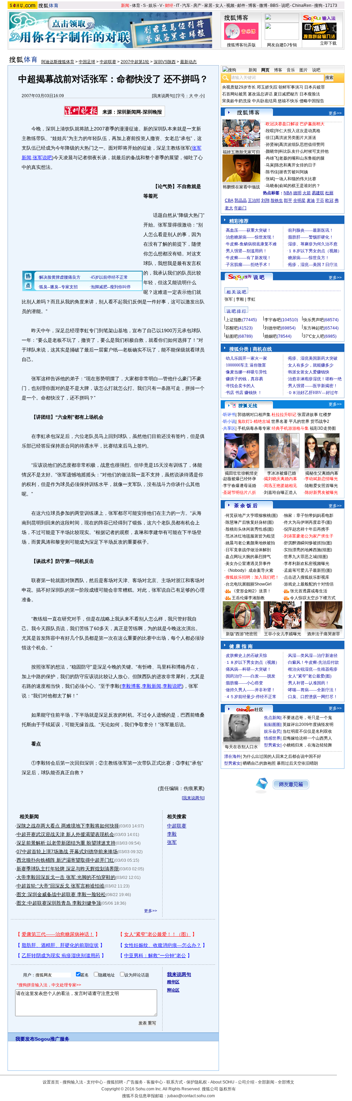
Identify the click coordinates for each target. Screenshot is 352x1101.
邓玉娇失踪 (267, 87)
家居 (208, 5)
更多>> (150, 910)
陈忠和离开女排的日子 (295, 165)
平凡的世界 (299, 421)
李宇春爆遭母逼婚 (239, 485)
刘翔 (265, 200)
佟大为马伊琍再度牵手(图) (308, 522)
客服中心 (154, 1082)
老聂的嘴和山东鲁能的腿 (301, 158)
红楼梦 (325, 414)
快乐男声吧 (313, 319)
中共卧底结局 (264, 100)
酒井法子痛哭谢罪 (323, 633)
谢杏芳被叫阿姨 (293, 172)
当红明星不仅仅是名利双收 (307, 731)
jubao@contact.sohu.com (191, 1095)
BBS (274, 5)
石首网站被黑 (234, 94)
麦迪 (311, 200)
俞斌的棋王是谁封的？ (299, 185)
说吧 (285, 5)
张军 (172, 842)
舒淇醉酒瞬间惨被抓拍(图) (308, 543)
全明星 (299, 200)
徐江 (270, 137)
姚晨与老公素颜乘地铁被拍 (250, 543)
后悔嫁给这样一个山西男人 (307, 738)
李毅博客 (131, 686)
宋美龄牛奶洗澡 (236, 100)
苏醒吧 (232, 328)
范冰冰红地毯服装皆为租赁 (250, 536)
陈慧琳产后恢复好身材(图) (250, 522)
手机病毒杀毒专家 (254, 428)
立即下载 (328, 43)
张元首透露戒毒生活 (308, 591)
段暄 (270, 130)
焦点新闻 (272, 717)
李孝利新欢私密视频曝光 (306, 563)
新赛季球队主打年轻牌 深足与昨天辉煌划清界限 (67, 868)
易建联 (318, 192)
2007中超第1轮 (135, 61)
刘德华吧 (272, 328)
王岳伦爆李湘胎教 (248, 597)
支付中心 (95, 1082)
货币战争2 (319, 421)
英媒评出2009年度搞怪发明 (308, 724)
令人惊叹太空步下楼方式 (313, 597)
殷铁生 (277, 200)
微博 (263, 5)
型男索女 (272, 745)
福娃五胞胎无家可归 (241, 152)
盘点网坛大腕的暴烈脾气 (248, 556)
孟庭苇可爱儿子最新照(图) (308, 570)
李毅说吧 (172, 686)
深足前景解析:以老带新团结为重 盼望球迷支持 (66, 843)
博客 (252, 5)
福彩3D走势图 (323, 428)
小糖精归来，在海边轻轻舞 (307, 745)
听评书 (229, 414)
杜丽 (329, 192)
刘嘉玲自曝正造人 (280, 492)
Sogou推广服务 (52, 1039)
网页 (265, 70)
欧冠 (329, 200)
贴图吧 (232, 336)
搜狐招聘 (115, 1082)
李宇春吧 (272, 319)
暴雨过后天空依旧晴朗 (297, 763)
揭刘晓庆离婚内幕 (280, 478)
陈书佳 (272, 172)
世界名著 (279, 421)
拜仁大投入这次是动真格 (297, 130)
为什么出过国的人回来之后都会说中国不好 (282, 756)
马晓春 (272, 185)
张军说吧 (42, 157)
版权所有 (227, 1089)
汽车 (186, 5)
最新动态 (188, 61)
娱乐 (152, 5)
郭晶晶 (240, 200)
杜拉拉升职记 (284, 414)
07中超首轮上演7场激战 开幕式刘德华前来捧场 (67, 851)
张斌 (270, 178)
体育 (136, 5)
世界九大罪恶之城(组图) (306, 556)
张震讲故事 (307, 414)
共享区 (229, 428)
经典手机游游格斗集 (290, 428)
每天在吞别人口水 (241, 746)
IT (177, 5)
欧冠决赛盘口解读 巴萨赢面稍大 (295, 123)
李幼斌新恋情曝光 (321, 478)
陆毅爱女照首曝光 (321, 485)
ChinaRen (301, 5)
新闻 (125, 5)
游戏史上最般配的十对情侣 (308, 584)
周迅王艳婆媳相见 (280, 485)
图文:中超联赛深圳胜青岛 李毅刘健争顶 (58, 903)
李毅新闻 (151, 686)
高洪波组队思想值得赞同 (301, 144)
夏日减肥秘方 (286, 94)
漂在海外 (232, 756)
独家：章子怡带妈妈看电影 (308, 515)
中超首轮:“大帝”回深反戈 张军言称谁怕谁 (60, 886)
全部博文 (286, 1082)
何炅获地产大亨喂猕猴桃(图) (252, 515)
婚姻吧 (270, 336)
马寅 (270, 165)
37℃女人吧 (313, 336)
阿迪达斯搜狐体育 (57, 61)
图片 (303, 70)
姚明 (297, 192)
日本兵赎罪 (314, 87)
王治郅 (254, 200)
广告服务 (134, 1082)
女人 (219, 5)
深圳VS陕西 (165, 61)
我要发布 (25, 1039)
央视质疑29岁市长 (239, 87)
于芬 (320, 200)
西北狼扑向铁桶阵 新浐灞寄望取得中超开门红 (65, 860)
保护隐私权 (196, 1082)
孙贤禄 (272, 144)
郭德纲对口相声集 (254, 414)
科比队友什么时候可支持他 (304, 151)
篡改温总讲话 (260, 94)
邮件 (241, 5)
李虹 (251, 299)
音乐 (291, 70)
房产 (197, 5)
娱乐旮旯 (272, 731)
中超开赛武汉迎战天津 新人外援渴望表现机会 (65, 834)
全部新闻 (266, 1082)
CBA (229, 200)
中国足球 (87, 61)
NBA (288, 192)
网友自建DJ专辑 (282, 45)
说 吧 (258, 277)
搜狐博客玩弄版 (241, 45)
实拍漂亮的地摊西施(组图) (308, 549)
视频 (230, 5)
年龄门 (240, 208)
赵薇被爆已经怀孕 (239, 478)
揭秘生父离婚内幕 (321, 473)
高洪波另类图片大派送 (295, 137)
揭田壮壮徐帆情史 (241, 473)
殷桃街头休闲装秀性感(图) (250, 529)
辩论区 (173, 990)
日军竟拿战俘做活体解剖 (248, 549)
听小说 (229, 421)
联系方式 (174, 1082)
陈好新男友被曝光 (321, 492)
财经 (169, 5)
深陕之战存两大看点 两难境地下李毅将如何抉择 (67, 825)
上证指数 (234, 319)
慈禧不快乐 (288, 100)
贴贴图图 (272, 724)
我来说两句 (163, 95)
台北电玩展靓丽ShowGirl (249, 584)
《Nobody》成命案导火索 (249, 570)
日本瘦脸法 (309, 94)
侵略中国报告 (311, 100)
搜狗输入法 (73, 1082)
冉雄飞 (272, 158)
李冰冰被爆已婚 (281, 473)
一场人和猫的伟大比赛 (295, 178)
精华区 (173, 982)
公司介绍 (246, 1082)
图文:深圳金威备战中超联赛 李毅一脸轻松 (61, 894)
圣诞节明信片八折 (239, 492)
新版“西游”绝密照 (241, 633)
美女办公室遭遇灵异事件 (248, 563)
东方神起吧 (313, 328)
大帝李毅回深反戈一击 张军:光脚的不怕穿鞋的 (66, 877)
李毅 (172, 834)
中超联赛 (108, 61)
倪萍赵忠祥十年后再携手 (306, 529)
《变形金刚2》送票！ (251, 591)
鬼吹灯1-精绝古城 (254, 421)
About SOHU (222, 1082)
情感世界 (272, 738)
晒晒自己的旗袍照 (259, 763)
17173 (331, 5)
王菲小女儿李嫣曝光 (282, 633)
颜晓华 (272, 151)
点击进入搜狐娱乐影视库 (306, 577)
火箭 (306, 192)
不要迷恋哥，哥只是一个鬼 (307, 717)
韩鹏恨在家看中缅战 (241, 187)
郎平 (288, 200)
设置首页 (51, 1082)
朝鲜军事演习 (290, 87)
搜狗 (318, 5)
